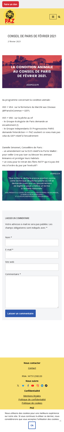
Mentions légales (32, 395)
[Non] (60, 420)
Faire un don (10, 4)
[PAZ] (10, 17)
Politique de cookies (32, 402)
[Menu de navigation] (53, 16)
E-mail (9, 249)
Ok (32, 425)
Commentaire (13, 274)
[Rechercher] (59, 17)
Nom (8, 237)
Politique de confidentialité (32, 399)
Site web (9, 261)
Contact (32, 367)
